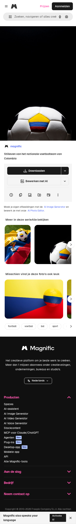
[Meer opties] (58, 195)
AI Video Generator (15, 418)
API (6, 456)
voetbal (29, 326)
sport (55, 326)
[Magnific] (38, 349)
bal (42, 326)
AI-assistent (11, 409)
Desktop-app (15, 447)
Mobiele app (11, 452)
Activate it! (57, 517)
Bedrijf (8, 483)
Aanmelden (62, 6)
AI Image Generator (54, 207)
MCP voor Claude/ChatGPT (21, 432)
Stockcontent (12, 428)
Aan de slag (12, 471)
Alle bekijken (40, 219)
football (12, 326)
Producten (11, 397)
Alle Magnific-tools (15, 461)
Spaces (8, 404)
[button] (38, 381)
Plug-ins (12, 442)
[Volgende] (70, 244)
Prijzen (44, 6)
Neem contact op (16, 494)
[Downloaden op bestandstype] (65, 171)
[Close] (70, 518)
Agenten (12, 437)
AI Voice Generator (15, 423)
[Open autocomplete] (8, 16)
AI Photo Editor (36, 210)
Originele (25, 33)
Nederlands (38, 380)
